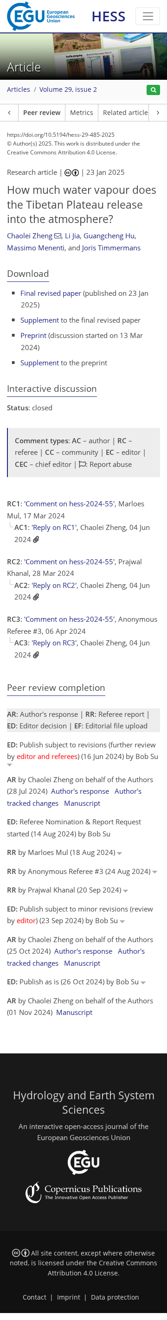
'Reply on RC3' (54, 642)
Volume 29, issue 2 (68, 89)
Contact (34, 1297)
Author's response (80, 791)
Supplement (39, 320)
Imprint (68, 1297)
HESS (108, 16)
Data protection (115, 1297)
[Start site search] (153, 90)
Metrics (81, 112)
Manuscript (82, 803)
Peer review (41, 112)
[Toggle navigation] (147, 16)
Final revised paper (50, 293)
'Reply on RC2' (54, 585)
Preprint (33, 335)
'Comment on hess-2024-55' (69, 503)
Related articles (127, 112)
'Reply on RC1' (54, 527)
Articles (18, 89)
